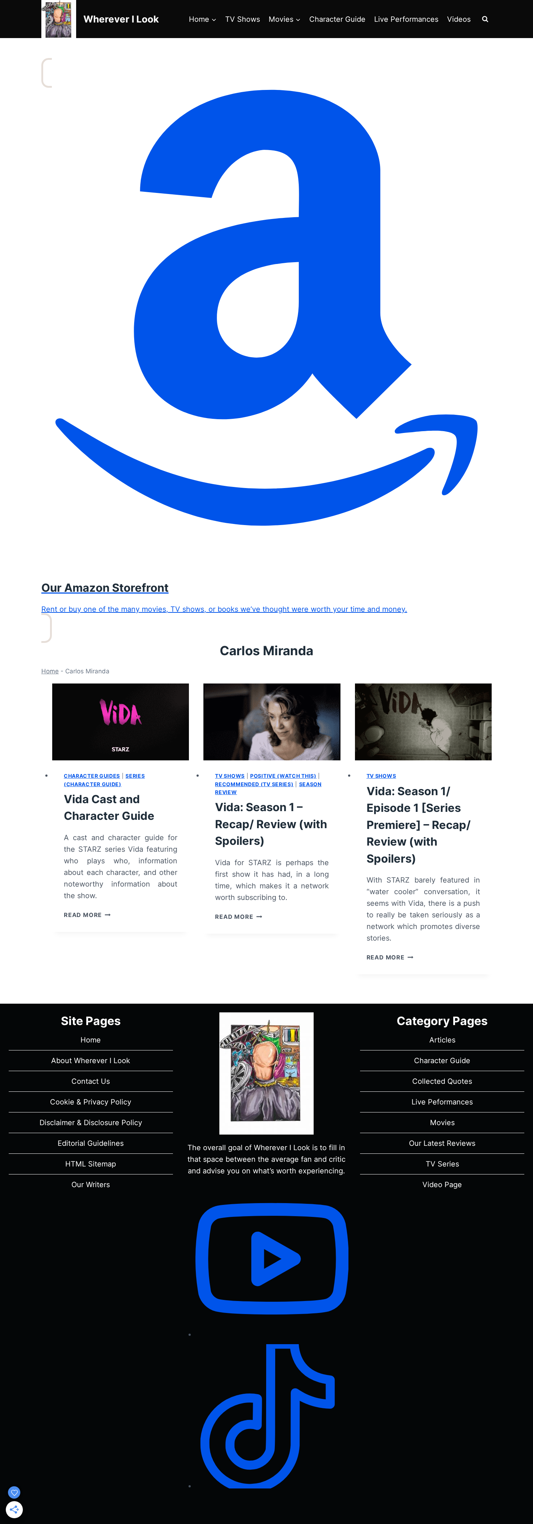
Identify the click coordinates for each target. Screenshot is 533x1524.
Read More (87, 914)
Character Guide (337, 19)
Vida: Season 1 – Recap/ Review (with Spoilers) (271, 823)
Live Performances (406, 19)
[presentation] (120, 721)
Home (50, 671)
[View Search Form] (485, 19)
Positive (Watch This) (283, 776)
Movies (442, 1122)
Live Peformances (442, 1102)
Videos (459, 19)
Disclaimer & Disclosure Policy (91, 1122)
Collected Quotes (442, 1081)
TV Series (442, 1164)
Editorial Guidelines (91, 1143)
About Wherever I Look (90, 1060)
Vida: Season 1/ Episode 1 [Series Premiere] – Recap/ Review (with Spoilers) (419, 824)
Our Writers (90, 1184)
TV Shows (242, 19)
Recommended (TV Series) (254, 784)
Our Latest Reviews (442, 1143)
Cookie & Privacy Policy (90, 1102)
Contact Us (90, 1081)
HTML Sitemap (90, 1164)
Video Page (442, 1184)
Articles (442, 1040)
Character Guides (92, 776)
